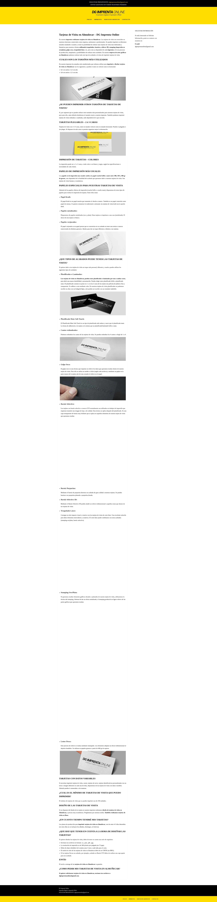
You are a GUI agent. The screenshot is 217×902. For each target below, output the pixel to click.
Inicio (89, 19)
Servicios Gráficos (112, 19)
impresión (74, 176)
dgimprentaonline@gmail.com (118, 2)
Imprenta (98, 19)
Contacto (126, 19)
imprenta (111, 50)
